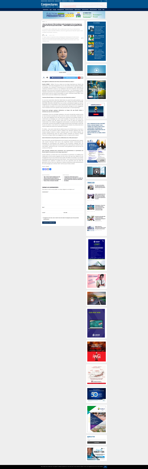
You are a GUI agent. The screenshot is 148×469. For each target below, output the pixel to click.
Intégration (44, 39)
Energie (54, 9)
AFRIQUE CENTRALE (58, 1)
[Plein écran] (104, 74)
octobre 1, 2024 (51, 35)
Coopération (53, 37)
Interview (55, 39)
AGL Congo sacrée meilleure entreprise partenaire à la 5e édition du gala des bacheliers (100, 186)
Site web (65, 212)
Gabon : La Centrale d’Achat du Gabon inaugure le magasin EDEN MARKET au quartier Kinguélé (100, 54)
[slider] (96, 175)
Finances (67, 38)
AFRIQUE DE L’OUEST (51, 1)
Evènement (63, 38)
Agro (51, 9)
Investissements (93, 9)
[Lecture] (88, 74)
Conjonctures (49, 4)
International (71, 1)
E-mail (44, 212)
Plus (103, 9)
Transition (44, 41)
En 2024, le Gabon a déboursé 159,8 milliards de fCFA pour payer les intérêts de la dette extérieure (99, 36)
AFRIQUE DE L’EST (65, 1)
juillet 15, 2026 (90, 211)
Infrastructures (85, 9)
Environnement (57, 38)
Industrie (76, 38)
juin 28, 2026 (98, 221)
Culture (57, 37)
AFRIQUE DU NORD (44, 1)
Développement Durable (71, 37)
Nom (43, 207)
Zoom (48, 41)
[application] (96, 70)
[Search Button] (101, 1)
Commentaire (45, 191)
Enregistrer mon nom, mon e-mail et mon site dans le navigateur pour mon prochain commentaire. (61, 218)
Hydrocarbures (78, 9)
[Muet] (102, 74)
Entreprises (52, 38)
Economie (47, 38)
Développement (60, 9)
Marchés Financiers (69, 9)
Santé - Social (76, 39)
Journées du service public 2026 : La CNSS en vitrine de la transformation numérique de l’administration (100, 218)
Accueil (43, 21)
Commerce (48, 37)
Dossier (99, 9)
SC (46, 35)
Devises (77, 37)
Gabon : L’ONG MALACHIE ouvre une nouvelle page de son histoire (99, 28)
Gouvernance (45, 9)
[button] (96, 70)
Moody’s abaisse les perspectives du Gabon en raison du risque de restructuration (100, 227)
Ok (105, 466)
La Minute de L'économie (68, 39)
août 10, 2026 (98, 188)
